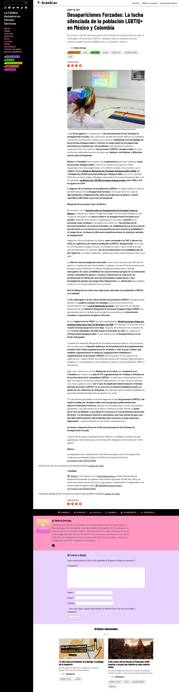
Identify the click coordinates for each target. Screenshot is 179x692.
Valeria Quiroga (79, 48)
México (70, 57)
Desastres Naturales (138, 682)
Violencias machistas (12, 57)
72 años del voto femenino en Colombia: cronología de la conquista (81, 663)
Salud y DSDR (95, 52)
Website (71, 603)
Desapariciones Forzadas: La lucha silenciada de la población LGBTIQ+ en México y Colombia (105, 21)
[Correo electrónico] (53, 545)
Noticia (85, 52)
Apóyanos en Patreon (12, 18)
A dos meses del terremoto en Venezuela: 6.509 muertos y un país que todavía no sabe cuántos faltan (129, 664)
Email (70, 598)
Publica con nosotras (150, 3)
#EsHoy (74, 476)
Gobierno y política (73, 52)
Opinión (7, 31)
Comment (72, 565)
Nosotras (135, 3)
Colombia (105, 52)
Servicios (10, 23)
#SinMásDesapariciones (110, 485)
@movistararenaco (106, 476)
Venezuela (112, 686)
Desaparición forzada (131, 52)
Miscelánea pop (10, 69)
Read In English (10, 46)
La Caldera (11, 12)
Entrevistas (8, 36)
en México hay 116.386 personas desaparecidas (103, 180)
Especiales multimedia (12, 49)
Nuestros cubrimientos (13, 52)
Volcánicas (70, 674)
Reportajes (8, 33)
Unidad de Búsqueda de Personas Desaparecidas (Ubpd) (108, 171)
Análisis (7, 28)
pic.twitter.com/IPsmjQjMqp (81, 488)
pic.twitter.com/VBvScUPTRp (81, 460)
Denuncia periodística (168, 3)
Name (70, 592)
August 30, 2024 (96, 465)
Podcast (7, 44)
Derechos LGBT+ (116, 52)
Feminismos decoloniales (13, 63)
